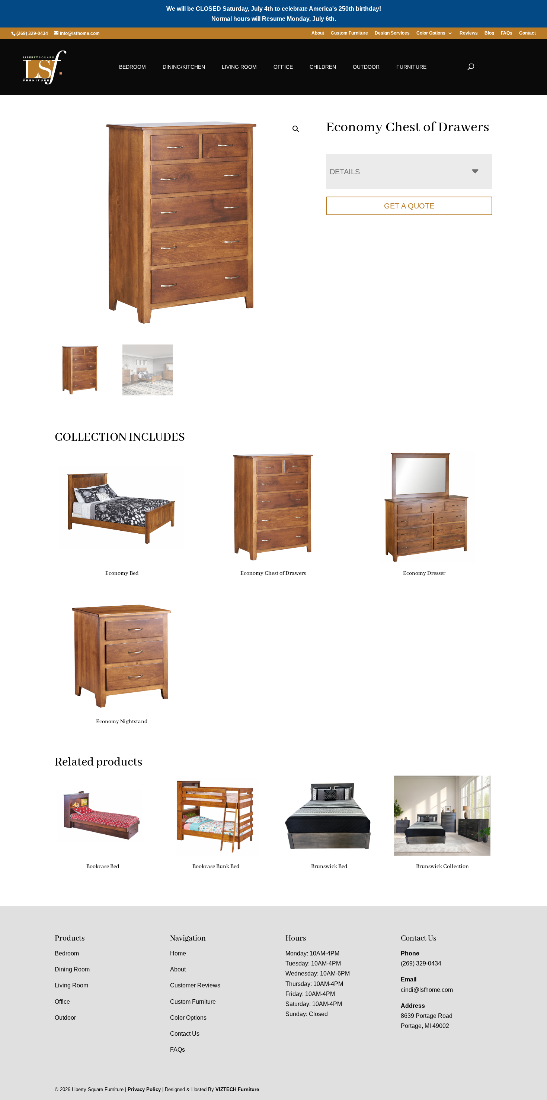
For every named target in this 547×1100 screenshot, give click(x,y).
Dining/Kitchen (184, 67)
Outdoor (366, 67)
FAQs (506, 33)
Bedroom (132, 67)
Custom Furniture (349, 33)
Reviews (469, 33)
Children (323, 67)
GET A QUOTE (409, 206)
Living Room (239, 67)
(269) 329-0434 (421, 963)
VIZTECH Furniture (237, 1089)
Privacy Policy (144, 1089)
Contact (527, 33)
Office (283, 67)
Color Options (430, 33)
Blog (489, 33)
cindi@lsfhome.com (427, 990)
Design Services (392, 33)
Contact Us (184, 1034)
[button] (296, 129)
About (317, 33)
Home (178, 953)
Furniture (411, 67)
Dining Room (72, 969)
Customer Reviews (195, 985)
